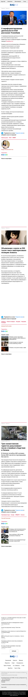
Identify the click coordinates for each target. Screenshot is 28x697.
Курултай (3, 1)
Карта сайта (4, 687)
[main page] (14, 5)
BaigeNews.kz (9, 41)
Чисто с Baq (17, 668)
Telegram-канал (19, 133)
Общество (7, 663)
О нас (23, 665)
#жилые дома (4, 137)
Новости (7, 8)
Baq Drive (10, 668)
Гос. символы (16, 665)
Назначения (8, 660)
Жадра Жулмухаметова (7, 149)
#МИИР (14, 137)
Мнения (21, 660)
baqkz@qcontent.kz (5, 680)
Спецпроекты (19, 663)
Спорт (24, 1)
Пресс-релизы (7, 665)
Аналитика (10, 1)
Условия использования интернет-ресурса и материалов (13, 684)
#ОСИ (10, 137)
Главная (3, 8)
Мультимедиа (18, 1)
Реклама (3, 681)
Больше (14, 651)
